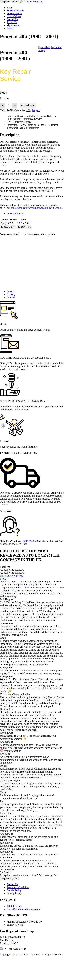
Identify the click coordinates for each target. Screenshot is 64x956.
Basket (10, 28)
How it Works (14, 16)
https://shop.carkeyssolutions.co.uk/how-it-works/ (36, 208)
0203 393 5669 (14, 906)
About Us (12, 22)
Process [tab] (10, 291)
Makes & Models (15, 10)
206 (28, 110)
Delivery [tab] (11, 294)
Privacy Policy (14, 893)
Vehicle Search (14, 13)
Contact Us (12, 19)
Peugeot (36, 110)
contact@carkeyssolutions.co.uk (23, 909)
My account (13, 25)
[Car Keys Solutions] (31, 1)
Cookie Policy (14, 890)
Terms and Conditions (18, 887)
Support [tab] (11, 297)
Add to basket (28, 105)
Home (10, 7)
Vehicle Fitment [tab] (15, 213)
